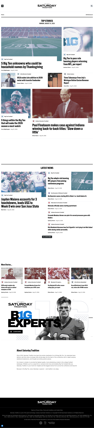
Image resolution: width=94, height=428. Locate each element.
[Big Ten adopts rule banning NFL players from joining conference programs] (82, 181)
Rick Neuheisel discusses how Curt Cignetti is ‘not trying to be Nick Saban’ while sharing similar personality (70, 228)
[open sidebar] (2, 6)
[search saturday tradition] (91, 6)
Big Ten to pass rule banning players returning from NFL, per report (75, 61)
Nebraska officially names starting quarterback (62, 206)
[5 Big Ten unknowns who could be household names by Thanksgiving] (31, 44)
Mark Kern (3, 209)
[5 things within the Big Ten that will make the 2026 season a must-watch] (16, 103)
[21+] (40, 422)
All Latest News (47, 236)
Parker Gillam (20, 83)
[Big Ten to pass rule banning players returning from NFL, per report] (78, 41)
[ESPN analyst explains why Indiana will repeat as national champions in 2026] (12, 276)
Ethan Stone (35, 135)
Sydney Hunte (51, 220)
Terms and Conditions (48, 410)
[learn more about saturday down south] (47, 317)
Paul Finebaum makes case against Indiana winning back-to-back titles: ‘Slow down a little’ (58, 128)
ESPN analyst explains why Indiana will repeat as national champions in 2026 (8, 287)
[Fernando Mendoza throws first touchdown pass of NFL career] (35, 276)
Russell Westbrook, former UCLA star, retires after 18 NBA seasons (79, 286)
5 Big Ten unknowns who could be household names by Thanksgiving (22, 65)
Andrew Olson (67, 67)
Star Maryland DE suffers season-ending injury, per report (56, 286)
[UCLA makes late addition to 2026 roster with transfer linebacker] (8, 80)
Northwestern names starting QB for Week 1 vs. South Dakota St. (67, 196)
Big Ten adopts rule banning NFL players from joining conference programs (58, 181)
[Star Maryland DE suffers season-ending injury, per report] (58, 276)
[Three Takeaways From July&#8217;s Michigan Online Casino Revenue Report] (55, 80)
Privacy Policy (39, 410)
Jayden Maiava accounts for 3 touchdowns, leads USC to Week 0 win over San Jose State (20, 202)
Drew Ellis (66, 86)
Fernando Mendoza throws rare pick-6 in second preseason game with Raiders (69, 216)
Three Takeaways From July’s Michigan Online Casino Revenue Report (76, 80)
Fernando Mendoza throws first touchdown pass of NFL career (32, 286)
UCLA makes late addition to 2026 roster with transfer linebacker (30, 79)
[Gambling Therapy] (51, 423)
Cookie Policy (59, 410)
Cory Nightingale (5, 70)
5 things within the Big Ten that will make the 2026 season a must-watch (13, 123)
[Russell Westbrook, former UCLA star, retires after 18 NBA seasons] (82, 276)
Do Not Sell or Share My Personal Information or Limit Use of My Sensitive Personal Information (47, 419)
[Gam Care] (45, 422)
